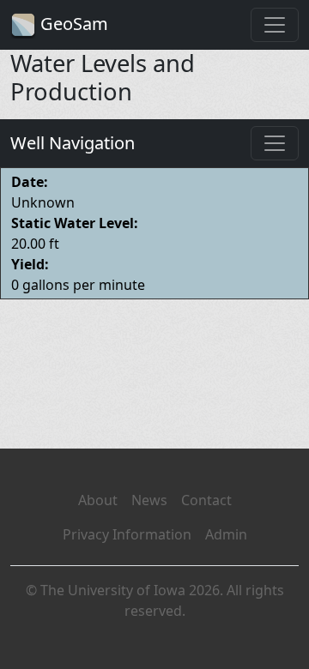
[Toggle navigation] (275, 25)
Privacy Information (127, 534)
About (98, 500)
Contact (206, 500)
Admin (226, 534)
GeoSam (72, 23)
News (149, 500)
